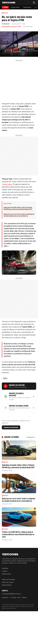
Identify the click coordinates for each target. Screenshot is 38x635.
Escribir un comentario (11, 427)
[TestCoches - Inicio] (8, 2)
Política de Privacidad (8, 579)
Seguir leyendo (11, 437)
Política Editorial (6, 585)
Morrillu (6, 24)
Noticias (5, 13)
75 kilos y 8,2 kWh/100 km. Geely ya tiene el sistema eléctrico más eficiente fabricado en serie (18, 534)
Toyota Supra (7, 184)
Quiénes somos (6, 574)
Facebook (5, 597)
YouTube (13, 597)
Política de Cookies (7, 582)
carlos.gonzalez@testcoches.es (11, 593)
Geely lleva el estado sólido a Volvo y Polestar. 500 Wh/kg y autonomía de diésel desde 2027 (18, 466)
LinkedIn (24, 597)
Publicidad (5, 568)
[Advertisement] (19, 81)
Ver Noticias (31, 437)
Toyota (5, 378)
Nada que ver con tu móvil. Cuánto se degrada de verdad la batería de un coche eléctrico (18, 499)
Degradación (27, 7)
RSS (19, 597)
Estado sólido (15, 7)
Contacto (4, 571)
